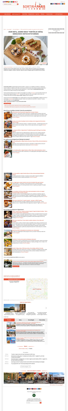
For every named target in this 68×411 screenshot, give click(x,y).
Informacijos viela (23, 348)
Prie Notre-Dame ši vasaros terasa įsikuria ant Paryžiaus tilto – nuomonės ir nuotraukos (28, 331)
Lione (18, 94)
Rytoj (20, 320)
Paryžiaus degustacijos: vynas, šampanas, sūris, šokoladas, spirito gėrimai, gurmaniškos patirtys (26, 381)
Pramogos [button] (31, 14)
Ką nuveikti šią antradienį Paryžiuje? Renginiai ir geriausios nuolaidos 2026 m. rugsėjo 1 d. (31, 313)
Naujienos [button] (7, 14)
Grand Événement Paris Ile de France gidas (18, 300)
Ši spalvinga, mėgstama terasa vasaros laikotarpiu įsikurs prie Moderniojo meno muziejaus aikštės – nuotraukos (28, 323)
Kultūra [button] (25, 14)
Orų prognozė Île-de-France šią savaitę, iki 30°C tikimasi (23, 363)
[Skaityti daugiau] (15, 117)
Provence (33, 92)
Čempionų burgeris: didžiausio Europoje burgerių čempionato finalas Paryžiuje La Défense (29, 338)
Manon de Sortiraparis (9, 67)
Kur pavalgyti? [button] (16, 14)
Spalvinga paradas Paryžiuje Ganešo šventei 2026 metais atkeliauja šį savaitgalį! (27, 361)
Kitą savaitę (42, 320)
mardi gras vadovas (29, 300)
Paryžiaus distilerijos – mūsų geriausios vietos (11, 381)
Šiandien (9, 320)
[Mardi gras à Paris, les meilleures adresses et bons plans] (25, 50)
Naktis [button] (37, 14)
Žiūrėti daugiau (24, 366)
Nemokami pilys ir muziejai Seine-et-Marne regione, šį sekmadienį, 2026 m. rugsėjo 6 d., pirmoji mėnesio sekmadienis (29, 359)
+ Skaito (30, 348)
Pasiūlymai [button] (49, 14)
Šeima (42, 14)
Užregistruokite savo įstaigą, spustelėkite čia (12, 275)
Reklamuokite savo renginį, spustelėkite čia (12, 276)
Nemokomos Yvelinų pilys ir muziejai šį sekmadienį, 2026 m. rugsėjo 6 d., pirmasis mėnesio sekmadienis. (27, 356)
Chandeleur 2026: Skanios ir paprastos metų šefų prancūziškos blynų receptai (20, 106)
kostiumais (10, 99)
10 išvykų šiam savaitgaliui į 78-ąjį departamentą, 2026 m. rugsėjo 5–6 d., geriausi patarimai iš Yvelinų (9, 313)
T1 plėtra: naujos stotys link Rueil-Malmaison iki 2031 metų (23, 354)
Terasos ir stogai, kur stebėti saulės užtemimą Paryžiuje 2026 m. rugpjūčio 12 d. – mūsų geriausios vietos (57, 381)
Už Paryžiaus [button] (58, 14)
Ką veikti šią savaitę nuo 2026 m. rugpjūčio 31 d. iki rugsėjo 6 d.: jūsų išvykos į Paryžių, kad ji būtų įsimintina (20, 313)
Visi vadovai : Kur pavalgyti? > (57, 385)
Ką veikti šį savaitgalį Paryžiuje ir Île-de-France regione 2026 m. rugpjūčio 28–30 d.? (42, 313)
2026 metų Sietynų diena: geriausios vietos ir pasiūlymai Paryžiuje (17, 105)
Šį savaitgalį (31, 320)
